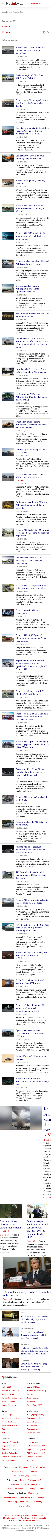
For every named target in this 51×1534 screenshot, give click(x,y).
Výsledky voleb (8, 1394)
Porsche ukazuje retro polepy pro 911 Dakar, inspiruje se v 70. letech (31, 955)
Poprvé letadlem (9, 1446)
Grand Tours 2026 (34, 1405)
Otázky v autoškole (35, 1457)
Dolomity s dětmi (9, 1460)
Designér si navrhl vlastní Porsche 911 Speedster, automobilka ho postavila (32, 504)
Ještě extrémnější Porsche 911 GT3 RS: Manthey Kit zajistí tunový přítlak (31, 396)
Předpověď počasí (37, 1467)
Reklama (26, 1515)
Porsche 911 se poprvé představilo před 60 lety (32, 798)
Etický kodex (26, 1518)
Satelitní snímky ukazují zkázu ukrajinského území (10, 1224)
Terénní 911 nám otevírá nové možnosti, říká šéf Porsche (30, 982)
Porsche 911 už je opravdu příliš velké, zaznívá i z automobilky (31, 587)
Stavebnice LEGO (11, 1497)
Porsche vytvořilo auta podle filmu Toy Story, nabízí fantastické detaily (32, 102)
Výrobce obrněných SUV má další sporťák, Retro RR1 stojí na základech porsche (32, 716)
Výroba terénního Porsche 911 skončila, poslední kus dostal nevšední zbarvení (31, 424)
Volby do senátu (8, 1401)
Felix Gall (31, 1401)
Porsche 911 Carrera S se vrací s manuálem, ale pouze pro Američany (30, 50)
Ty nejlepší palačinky (35, 1414)
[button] (8, 50)
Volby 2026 (6, 1387)
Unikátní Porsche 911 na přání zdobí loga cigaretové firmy (30, 157)
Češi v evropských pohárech (24, 1476)
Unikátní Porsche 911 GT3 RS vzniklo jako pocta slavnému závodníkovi (30, 560)
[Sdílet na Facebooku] (44, 32)
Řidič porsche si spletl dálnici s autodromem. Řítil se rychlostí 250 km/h (31, 874)
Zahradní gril (31, 1489)
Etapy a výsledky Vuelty (36, 1391)
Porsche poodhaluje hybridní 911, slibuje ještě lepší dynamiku (31, 692)
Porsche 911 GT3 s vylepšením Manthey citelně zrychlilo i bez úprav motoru (31, 236)
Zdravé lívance (33, 1422)
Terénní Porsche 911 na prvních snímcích (31, 1057)
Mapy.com (23, 1467)
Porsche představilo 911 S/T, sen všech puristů (31, 823)
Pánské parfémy (24, 1506)
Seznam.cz (35, 4)
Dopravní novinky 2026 (36, 1449)
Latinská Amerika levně (11, 1457)
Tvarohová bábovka (35, 1425)
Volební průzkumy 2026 (12, 1391)
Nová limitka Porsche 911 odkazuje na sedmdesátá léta (32, 315)
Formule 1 (6, 1429)
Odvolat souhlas (14, 1521)
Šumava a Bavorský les (11, 1449)
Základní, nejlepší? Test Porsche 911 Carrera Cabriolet (31, 77)
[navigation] (3, 4)
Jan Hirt (30, 1394)
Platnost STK (32, 1460)
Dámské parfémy (27, 1497)
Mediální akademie (11, 1518)
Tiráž (42, 1515)
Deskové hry (12, 1502)
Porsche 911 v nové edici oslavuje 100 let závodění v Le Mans (32, 901)
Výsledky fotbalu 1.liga (11, 1418)
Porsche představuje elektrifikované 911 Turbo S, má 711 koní (32, 262)
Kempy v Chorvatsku (10, 1442)
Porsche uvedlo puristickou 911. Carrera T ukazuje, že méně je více (32, 1081)
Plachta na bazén (35, 1480)
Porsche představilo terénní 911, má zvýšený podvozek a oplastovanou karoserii (31, 1007)
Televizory (23, 1502)
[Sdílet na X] (48, 32)
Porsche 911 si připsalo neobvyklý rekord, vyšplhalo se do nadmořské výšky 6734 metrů (32, 744)
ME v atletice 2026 (9, 1425)
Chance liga (7, 1414)
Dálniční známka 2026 (36, 1446)
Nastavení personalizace (33, 1521)
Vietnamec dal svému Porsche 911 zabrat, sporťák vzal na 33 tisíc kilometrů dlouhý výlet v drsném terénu (32, 343)
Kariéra (35, 1515)
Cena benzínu (31, 1471)
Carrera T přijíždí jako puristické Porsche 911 (31, 451)
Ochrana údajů (39, 1518)
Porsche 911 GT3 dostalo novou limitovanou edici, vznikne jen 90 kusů (31, 208)
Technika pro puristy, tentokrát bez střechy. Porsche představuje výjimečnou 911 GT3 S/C (32, 130)
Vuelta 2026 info (33, 1387)
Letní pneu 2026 (34, 1442)
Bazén (23, 1480)
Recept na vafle (33, 1429)
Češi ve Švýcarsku (9, 1453)
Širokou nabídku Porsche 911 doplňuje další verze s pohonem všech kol (27, 288)
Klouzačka (35, 1484)
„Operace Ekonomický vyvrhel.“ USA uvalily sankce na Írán (27, 1293)
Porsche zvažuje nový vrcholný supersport (30, 182)
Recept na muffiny (34, 1418)
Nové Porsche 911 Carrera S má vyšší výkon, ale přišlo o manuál (31, 370)
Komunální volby (9, 1405)
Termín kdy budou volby (12, 1398)
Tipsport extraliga (9, 1422)
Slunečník (25, 1484)
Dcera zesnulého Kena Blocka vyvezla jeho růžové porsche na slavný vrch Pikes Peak (30, 772)
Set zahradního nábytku (14, 1489)
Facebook (9, 1515)
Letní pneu (41, 1497)
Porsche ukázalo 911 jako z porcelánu (28, 612)
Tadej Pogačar (33, 1398)
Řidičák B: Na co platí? (36, 1453)
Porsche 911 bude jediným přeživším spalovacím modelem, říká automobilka (31, 849)
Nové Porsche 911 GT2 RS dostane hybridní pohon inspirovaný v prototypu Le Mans (32, 927)
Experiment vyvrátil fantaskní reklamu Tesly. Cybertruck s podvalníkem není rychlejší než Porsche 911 (31, 665)
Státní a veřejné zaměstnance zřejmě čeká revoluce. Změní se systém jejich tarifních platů (37, 1229)
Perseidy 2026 (18, 1471)
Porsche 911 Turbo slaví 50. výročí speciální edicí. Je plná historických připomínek (32, 532)
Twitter (18, 1515)
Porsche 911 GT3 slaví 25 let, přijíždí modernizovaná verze (30, 476)
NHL (4, 1433)
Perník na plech (33, 1433)
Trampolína (14, 1484)
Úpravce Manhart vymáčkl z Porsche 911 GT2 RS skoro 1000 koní (30, 1033)
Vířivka (42, 1489)
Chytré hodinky (36, 1502)
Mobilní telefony (34, 1493)
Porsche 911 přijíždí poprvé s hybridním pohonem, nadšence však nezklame (31, 637)
